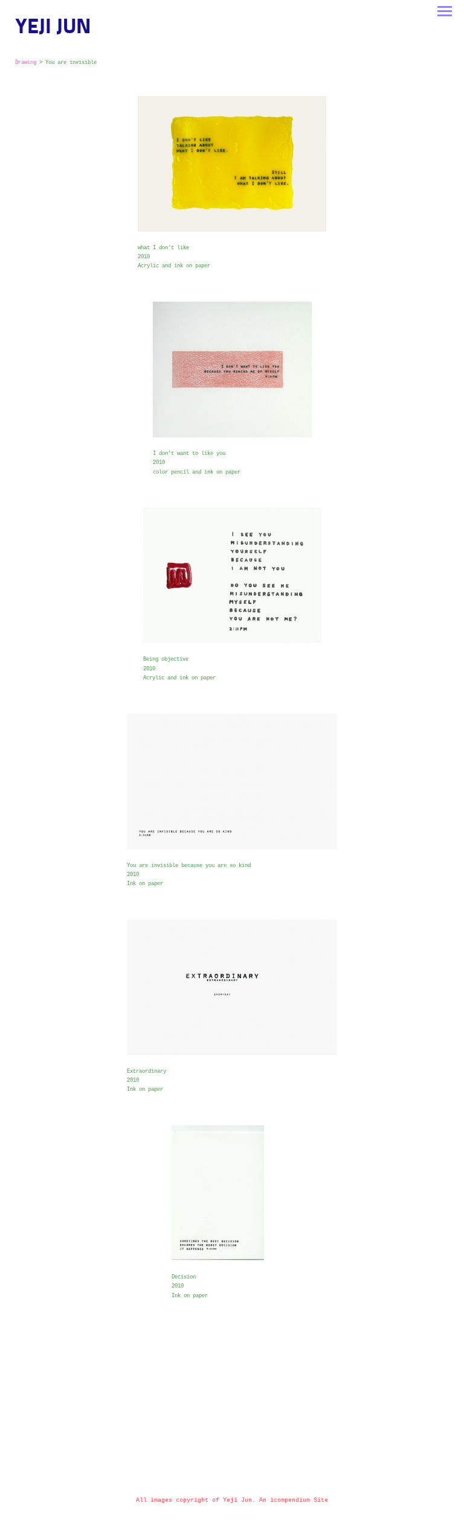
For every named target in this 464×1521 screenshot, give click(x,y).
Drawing (25, 63)
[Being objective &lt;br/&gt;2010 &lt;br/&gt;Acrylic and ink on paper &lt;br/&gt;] (232, 575)
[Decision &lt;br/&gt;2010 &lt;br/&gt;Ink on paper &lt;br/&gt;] (232, 1193)
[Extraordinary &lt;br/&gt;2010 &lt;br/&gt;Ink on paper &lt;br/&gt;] (232, 987)
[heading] (53, 31)
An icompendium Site (293, 1500)
